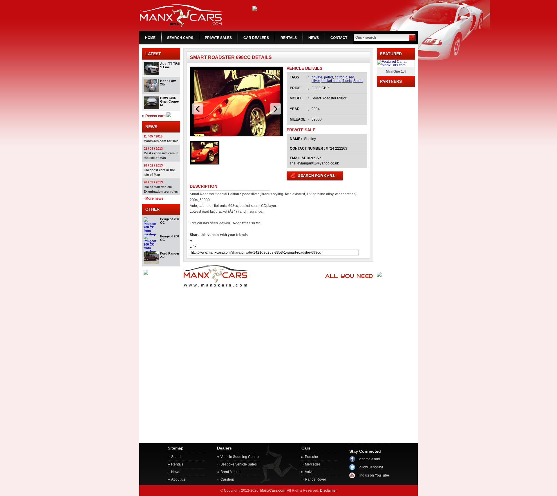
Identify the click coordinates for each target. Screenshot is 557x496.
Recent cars (155, 116)
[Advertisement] (396, 174)
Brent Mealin (230, 472)
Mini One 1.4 (396, 71)
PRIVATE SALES (218, 38)
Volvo (309, 472)
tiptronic (341, 77)
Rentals (177, 464)
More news (154, 198)
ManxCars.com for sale (161, 141)
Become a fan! (368, 459)
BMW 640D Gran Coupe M (169, 101)
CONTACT (338, 38)
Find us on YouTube (373, 475)
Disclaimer (328, 490)
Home (150, 38)
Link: (193, 246)
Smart (358, 81)
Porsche (311, 457)
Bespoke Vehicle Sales (238, 464)
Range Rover (315, 479)
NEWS (313, 38)
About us (178, 479)
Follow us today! (370, 467)
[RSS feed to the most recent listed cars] (169, 116)
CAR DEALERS (256, 38)
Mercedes (313, 464)
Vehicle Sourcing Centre (239, 457)
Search (176, 457)
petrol (328, 77)
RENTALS (289, 38)
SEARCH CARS (180, 38)
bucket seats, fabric (336, 81)
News (175, 472)
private (317, 77)
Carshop (227, 479)
